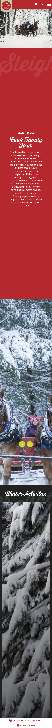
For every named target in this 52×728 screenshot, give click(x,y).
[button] (22, 444)
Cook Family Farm (27, 158)
